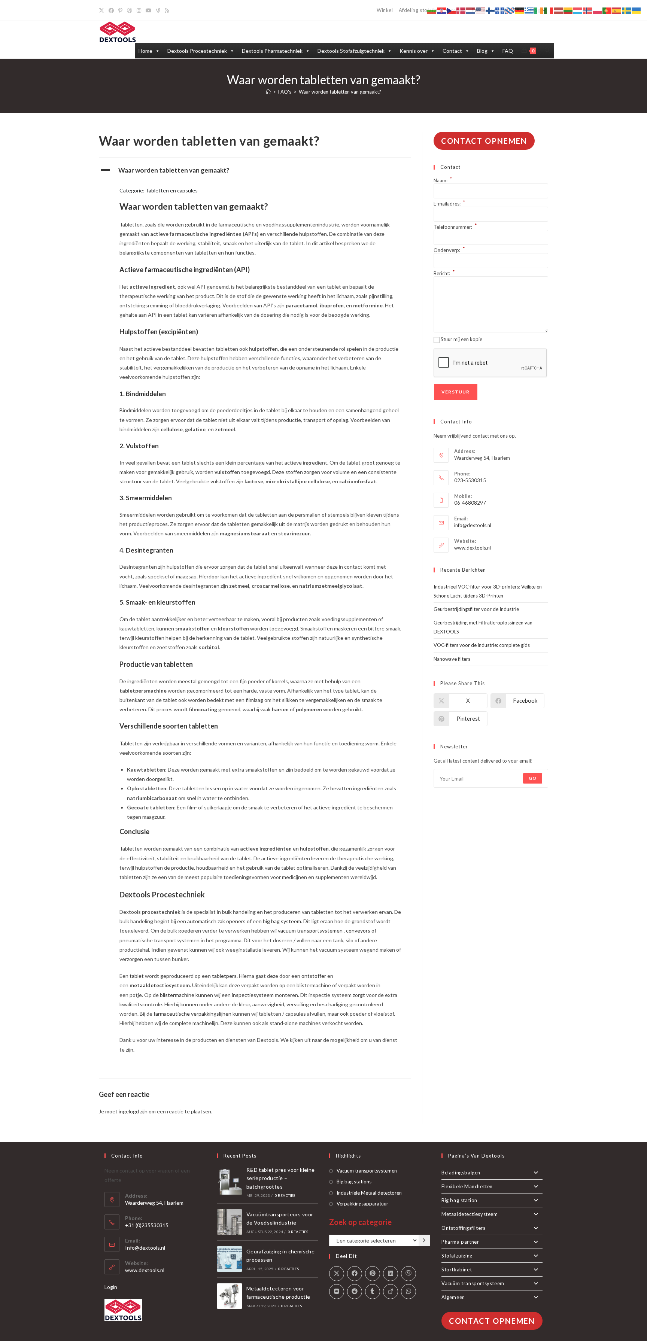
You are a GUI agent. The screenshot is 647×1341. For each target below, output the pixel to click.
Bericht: (444, 273)
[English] (481, 10)
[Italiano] (549, 10)
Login (110, 1287)
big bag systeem (282, 921)
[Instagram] (138, 10)
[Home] (268, 92)
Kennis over (414, 51)
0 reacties (285, 1195)
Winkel (385, 10)
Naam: (443, 180)
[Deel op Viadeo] (390, 1291)
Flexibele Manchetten (467, 1186)
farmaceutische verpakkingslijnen (192, 1013)
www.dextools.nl (472, 548)
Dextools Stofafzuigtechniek (351, 51)
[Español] (617, 10)
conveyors (358, 930)
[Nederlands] (471, 10)
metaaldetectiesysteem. (160, 985)
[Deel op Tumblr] (372, 1291)
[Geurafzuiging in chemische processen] (229, 1259)
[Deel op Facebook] (354, 1273)
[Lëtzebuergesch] (578, 10)
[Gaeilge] (539, 10)
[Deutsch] (520, 10)
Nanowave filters (452, 659)
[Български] (432, 10)
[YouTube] (148, 10)
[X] (102, 10)
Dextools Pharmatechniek (272, 51)
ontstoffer (314, 976)
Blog (482, 51)
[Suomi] (490, 10)
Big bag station (459, 1200)
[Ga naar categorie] (424, 1241)
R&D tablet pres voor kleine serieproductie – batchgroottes (280, 1178)
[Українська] (636, 10)
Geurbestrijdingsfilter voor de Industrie (476, 609)
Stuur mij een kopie (461, 339)
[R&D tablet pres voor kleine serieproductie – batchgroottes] (229, 1182)
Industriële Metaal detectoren (369, 1193)
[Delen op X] (336, 1273)
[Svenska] (627, 10)
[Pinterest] (120, 10)
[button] (255, 170)
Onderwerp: (449, 250)
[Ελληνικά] (529, 10)
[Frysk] (510, 10)
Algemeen (453, 1297)
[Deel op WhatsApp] (408, 1291)
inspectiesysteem (253, 995)
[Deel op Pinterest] (372, 1273)
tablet (137, 976)
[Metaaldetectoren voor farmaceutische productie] (229, 1296)
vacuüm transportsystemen (310, 930)
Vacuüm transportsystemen (367, 1171)
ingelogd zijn (133, 1111)
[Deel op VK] (336, 1291)
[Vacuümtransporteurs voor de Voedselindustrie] (229, 1222)
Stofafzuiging (457, 1256)
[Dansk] (461, 10)
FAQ (507, 51)
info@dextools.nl (472, 525)
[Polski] (597, 10)
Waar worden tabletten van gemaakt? (340, 92)
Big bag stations (354, 1182)
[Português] (607, 10)
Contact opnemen (484, 140)
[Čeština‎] (451, 10)
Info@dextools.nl (145, 1247)
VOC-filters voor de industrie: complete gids (482, 645)
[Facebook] (111, 10)
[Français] (500, 10)
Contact (452, 51)
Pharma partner (460, 1242)
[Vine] (158, 10)
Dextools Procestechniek (197, 51)
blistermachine (177, 995)
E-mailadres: (449, 204)
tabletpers (224, 976)
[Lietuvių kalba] (568, 10)
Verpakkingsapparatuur (362, 1204)
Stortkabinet (456, 1269)
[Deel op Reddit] (354, 1291)
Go (533, 778)
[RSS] (166, 10)
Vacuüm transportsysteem (472, 1283)
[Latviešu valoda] (559, 10)
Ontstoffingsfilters (463, 1228)
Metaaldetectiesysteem (469, 1214)
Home (145, 51)
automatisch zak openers (216, 921)
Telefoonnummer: (455, 227)
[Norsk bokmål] (588, 10)
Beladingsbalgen (460, 1173)
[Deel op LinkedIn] (390, 1273)
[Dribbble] (129, 10)
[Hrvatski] (442, 10)
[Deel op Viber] (408, 1273)
